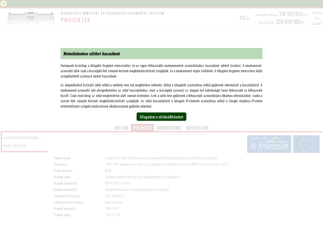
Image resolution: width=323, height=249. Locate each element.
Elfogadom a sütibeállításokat (161, 116)
